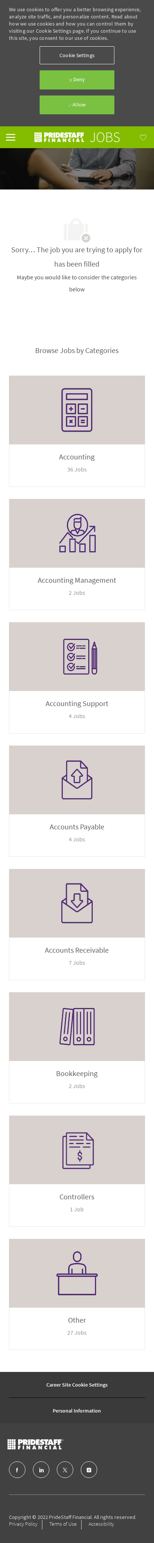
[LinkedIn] (41, 1469)
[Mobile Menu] (10, 136)
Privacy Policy (23, 1523)
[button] (77, 55)
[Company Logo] (50, 1443)
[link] (77, 137)
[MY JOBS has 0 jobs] (133, 137)
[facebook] (17, 1469)
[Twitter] (65, 1469)
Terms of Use (63, 1523)
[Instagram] (89, 1469)
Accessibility (101, 1523)
